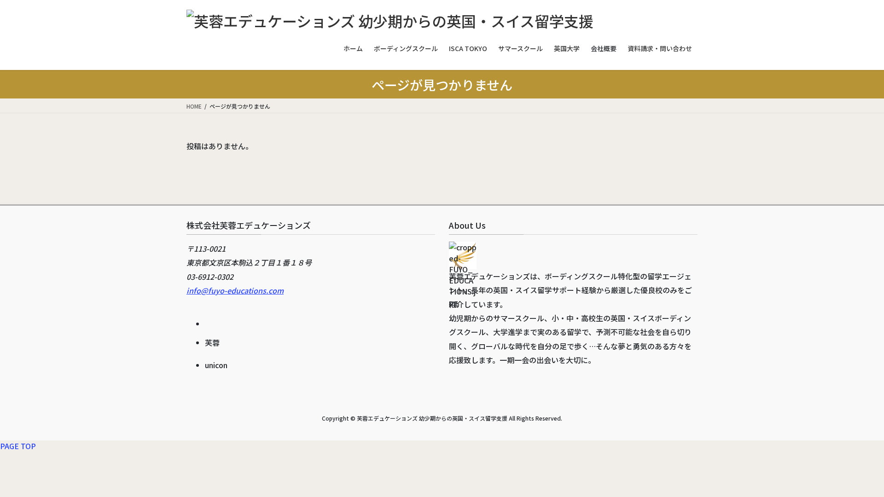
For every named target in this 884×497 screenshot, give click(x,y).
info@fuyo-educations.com (235, 290)
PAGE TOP (18, 445)
